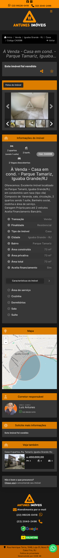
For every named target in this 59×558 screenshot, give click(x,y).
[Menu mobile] (29, 19)
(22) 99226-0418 (20, 5)
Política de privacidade (29, 553)
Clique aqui (10, 483)
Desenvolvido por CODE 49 (29, 556)
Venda (18, 37)
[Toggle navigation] (51, 11)
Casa (48, 37)
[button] (8, 106)
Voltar (51, 40)
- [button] (6, 342)
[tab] (13, 85)
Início (9, 37)
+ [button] (6, 338)
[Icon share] (28, 1)
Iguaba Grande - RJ (33, 37)
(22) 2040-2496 (43, 6)
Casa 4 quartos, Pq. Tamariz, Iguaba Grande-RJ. (28, 452)
